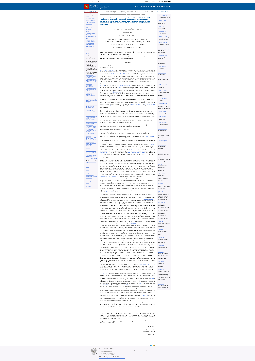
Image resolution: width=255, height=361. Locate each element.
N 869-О (113, 191)
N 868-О (107, 191)
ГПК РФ (87, 31)
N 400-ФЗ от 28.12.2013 (162, 15)
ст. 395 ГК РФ (160, 164)
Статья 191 (105, 273)
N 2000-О (125, 284)
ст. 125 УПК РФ (161, 245)
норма (152, 278)
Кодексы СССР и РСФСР (91, 160)
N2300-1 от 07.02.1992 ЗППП (163, 49)
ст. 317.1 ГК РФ (160, 157)
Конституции (103, 254)
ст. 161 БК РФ (160, 221)
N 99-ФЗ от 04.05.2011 (162, 90)
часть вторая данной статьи (123, 85)
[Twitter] (151, 345)
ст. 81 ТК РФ (160, 183)
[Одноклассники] (153, 345)
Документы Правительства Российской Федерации (91, 65)
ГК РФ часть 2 (89, 25)
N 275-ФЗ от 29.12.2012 (162, 42)
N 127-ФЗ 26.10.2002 (162, 116)
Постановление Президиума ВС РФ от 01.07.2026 (91, 112)
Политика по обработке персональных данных (112, 358)
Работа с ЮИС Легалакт (113, 1)
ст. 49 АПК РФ (161, 269)
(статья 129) (134, 149)
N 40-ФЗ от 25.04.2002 (162, 26)
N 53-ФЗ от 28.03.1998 (162, 140)
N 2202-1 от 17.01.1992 (162, 111)
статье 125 (145, 295)
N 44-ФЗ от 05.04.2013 (162, 129)
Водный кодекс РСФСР (91, 162)
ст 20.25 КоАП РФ (161, 173)
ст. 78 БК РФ (160, 191)
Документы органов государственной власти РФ (91, 69)
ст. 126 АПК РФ (161, 261)
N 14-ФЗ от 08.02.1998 (162, 98)
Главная (137, 6)
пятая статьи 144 (113, 176)
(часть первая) (117, 92)
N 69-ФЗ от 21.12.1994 (162, 20)
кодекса (153, 66)
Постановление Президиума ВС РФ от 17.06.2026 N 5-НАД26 (91, 155)
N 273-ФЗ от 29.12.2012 (162, 31)
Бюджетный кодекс (90, 18)
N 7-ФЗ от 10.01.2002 (162, 66)
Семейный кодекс (90, 46)
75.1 (110, 105)
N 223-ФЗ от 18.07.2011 (162, 103)
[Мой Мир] (154, 345)
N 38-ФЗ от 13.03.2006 (162, 61)
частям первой (149, 136)
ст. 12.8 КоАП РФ (161, 202)
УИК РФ (87, 50)
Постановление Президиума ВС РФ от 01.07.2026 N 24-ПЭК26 (91, 151)
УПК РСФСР (88, 186)
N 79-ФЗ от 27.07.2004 (162, 36)
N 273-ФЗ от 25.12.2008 (162, 55)
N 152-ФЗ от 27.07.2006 (162, 122)
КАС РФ (87, 38)
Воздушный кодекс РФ (91, 22)
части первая (103, 176)
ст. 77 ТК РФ (160, 229)
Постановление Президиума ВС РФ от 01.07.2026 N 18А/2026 (91, 76)
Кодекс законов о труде (91, 179)
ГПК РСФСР (88, 164)
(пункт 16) (133, 223)
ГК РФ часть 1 (89, 24)
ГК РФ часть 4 (89, 29)
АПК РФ (87, 16)
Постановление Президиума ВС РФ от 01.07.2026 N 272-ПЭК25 (91, 126)
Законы (150, 6)
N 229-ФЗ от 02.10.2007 (162, 133)
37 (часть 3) (147, 104)
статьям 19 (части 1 (136, 104)
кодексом (152, 144)
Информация (87, 1)
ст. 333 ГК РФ (160, 153)
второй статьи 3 (104, 137)
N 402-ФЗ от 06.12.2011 (162, 77)
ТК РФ (87, 48)
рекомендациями (148, 199)
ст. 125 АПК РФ (161, 284)
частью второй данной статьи (136, 152)
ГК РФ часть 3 (89, 27)
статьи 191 (102, 85)
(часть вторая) (141, 96)
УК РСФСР (88, 184)
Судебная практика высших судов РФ (109, 11)
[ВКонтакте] (150, 345)
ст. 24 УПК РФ (160, 252)
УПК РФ (87, 53)
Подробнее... (94, 158)
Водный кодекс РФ (90, 20)
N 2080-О (105, 284)
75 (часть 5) (104, 105)
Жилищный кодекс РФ (91, 36)
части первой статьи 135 (106, 70)
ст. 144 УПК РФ (161, 237)
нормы (120, 87)
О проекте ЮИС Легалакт (99, 1)
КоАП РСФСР (89, 178)
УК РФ (87, 51)
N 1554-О (141, 283)
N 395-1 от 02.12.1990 (162, 145)
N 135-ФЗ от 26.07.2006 (162, 84)
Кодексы (144, 6)
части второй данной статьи (117, 73)
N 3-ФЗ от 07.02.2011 (162, 73)
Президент (156, 6)
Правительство (166, 6)
